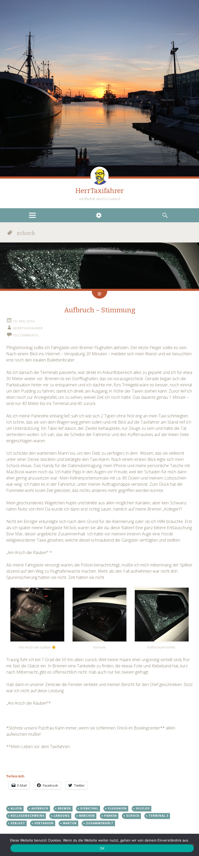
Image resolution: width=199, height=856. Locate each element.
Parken (110, 815)
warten (70, 823)
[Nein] (192, 844)
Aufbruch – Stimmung (99, 310)
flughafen (117, 808)
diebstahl (89, 808)
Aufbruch (39, 808)
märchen (87, 815)
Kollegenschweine (27, 815)
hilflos (143, 808)
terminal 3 (158, 815)
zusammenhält (99, 823)
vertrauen (44, 823)
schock (132, 815)
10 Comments (26, 335)
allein (16, 808)
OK (102, 848)
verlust (18, 823)
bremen (64, 808)
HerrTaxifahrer (99, 191)
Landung (62, 815)
